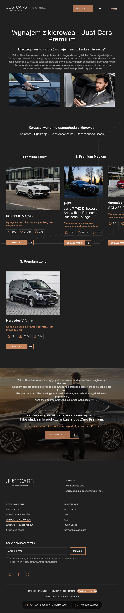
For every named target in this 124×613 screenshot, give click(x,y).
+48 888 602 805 (75, 486)
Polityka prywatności (37, 590)
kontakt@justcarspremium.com (84, 491)
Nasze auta (82, 8)
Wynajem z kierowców (18, 520)
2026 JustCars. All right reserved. (62, 596)
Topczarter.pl (69, 590)
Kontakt (71, 480)
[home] (16, 8)
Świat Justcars (15, 530)
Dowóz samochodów (18, 514)
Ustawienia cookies (75, 530)
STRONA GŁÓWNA (15, 504)
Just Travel (71, 504)
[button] (39, 8)
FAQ (66, 520)
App (66, 514)
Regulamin (55, 590)
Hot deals (70, 509)
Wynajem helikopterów (19, 525)
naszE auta (12, 509)
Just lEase (70, 525)
